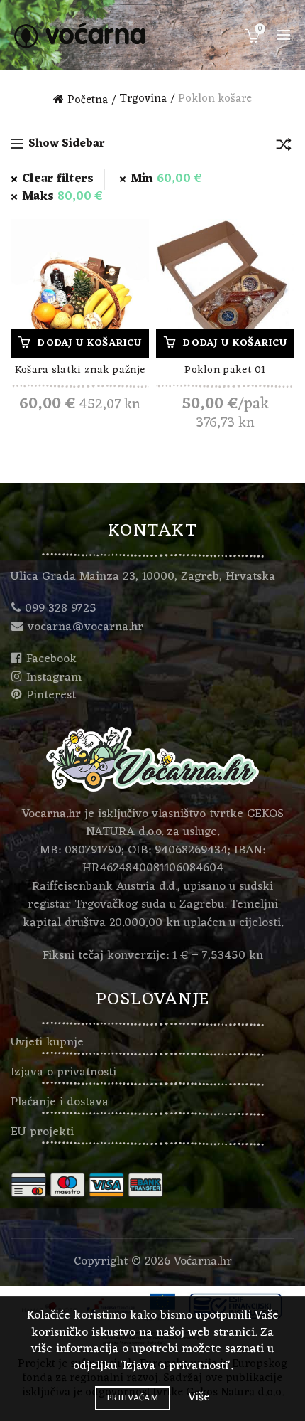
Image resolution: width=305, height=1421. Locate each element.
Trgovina (143, 99)
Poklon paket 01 (225, 371)
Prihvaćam (132, 1398)
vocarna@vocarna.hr (85, 627)
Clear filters (58, 179)
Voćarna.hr (203, 1261)
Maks (62, 197)
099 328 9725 (60, 608)
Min (166, 179)
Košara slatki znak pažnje (80, 371)
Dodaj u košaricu (89, 343)
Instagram (54, 677)
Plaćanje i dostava (60, 1102)
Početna (87, 99)
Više (199, 1397)
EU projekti (42, 1132)
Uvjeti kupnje (47, 1042)
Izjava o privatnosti (63, 1072)
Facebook (51, 659)
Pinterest (51, 695)
